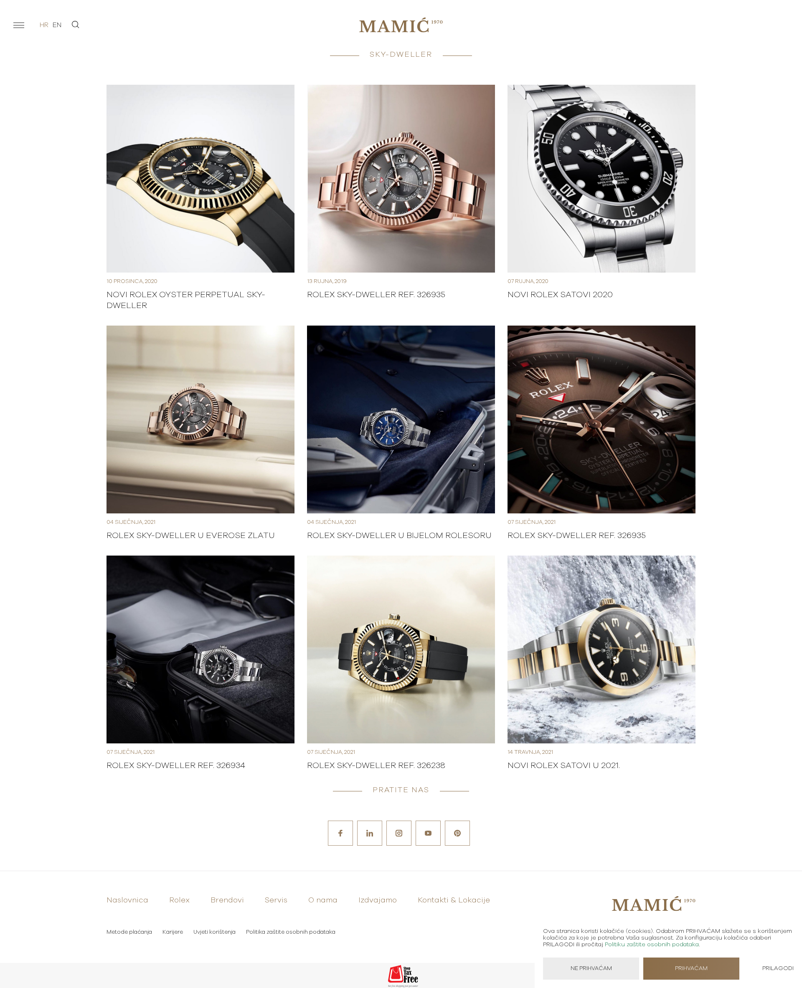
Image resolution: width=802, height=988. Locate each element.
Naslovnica (127, 900)
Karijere (172, 932)
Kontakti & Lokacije (454, 900)
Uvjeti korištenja (214, 932)
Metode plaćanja (129, 932)
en (57, 25)
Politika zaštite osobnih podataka (290, 932)
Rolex (179, 900)
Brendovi (227, 900)
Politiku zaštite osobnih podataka (652, 945)
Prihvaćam (691, 968)
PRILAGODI (778, 968)
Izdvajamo (377, 900)
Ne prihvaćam (591, 968)
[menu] (19, 25)
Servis (276, 900)
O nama (323, 900)
